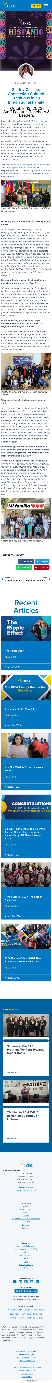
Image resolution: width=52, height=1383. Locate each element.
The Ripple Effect (14, 650)
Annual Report (26, 1209)
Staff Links (26, 1228)
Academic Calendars (26, 1246)
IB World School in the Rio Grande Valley (26, 1318)
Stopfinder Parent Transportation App (26, 1314)
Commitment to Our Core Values (26, 1218)
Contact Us (26, 1222)
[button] (46, 5)
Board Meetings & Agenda (26, 1351)
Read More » (11, 656)
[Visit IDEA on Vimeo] (37, 1282)
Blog (26, 1252)
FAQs (26, 1258)
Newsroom (26, 1225)
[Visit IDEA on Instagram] (20, 1282)
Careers (26, 1215)
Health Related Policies (26, 1357)
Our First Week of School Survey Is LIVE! (24, 768)
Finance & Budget (26, 1354)
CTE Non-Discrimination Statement (27, 1367)
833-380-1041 (35, 1300)
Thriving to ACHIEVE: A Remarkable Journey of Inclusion (23, 1116)
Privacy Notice (27, 1373)
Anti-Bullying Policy (27, 1370)
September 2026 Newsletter (21, 709)
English (33, 1381)
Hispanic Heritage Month (25, 164)
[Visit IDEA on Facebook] (15, 1282)
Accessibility (27, 1376)
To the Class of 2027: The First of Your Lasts (23, 898)
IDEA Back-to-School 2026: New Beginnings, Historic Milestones (23, 959)
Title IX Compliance (27, 1360)
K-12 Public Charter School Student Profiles (26, 1310)
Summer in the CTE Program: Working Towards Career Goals (25, 1050)
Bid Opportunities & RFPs (26, 1249)
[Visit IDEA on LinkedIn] (31, 1282)
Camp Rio (26, 1212)
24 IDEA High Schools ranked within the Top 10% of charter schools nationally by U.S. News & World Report (25, 833)
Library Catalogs (26, 1264)
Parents (26, 1268)
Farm (26, 1261)
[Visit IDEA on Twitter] (26, 1282)
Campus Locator (26, 1255)
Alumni (26, 1206)
